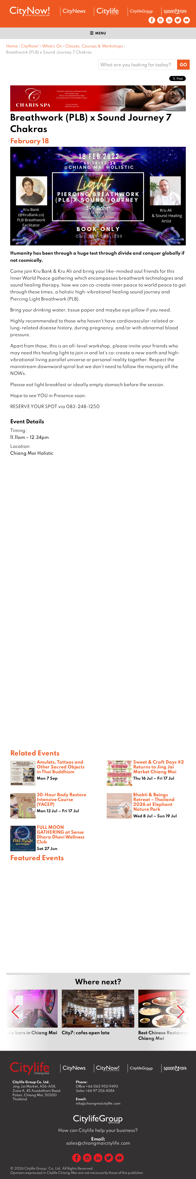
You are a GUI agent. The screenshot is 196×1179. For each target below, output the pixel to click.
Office (97, 1086)
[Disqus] (98, 540)
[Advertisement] (98, 916)
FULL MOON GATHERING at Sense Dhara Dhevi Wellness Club (60, 834)
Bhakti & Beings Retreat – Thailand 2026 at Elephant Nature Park (154, 801)
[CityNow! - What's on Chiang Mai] (29, 11)
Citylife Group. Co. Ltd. (43, 1168)
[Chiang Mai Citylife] (107, 11)
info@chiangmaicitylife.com (98, 1103)
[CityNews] (74, 11)
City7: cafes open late (98, 1018)
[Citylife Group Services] (141, 11)
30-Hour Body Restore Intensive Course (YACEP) (61, 799)
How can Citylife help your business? (98, 1130)
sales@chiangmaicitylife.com (98, 1141)
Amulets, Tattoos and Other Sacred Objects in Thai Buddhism (60, 767)
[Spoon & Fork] (175, 11)
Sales (95, 1090)
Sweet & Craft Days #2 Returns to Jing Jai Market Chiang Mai (158, 767)
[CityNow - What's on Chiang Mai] (107, 1068)
